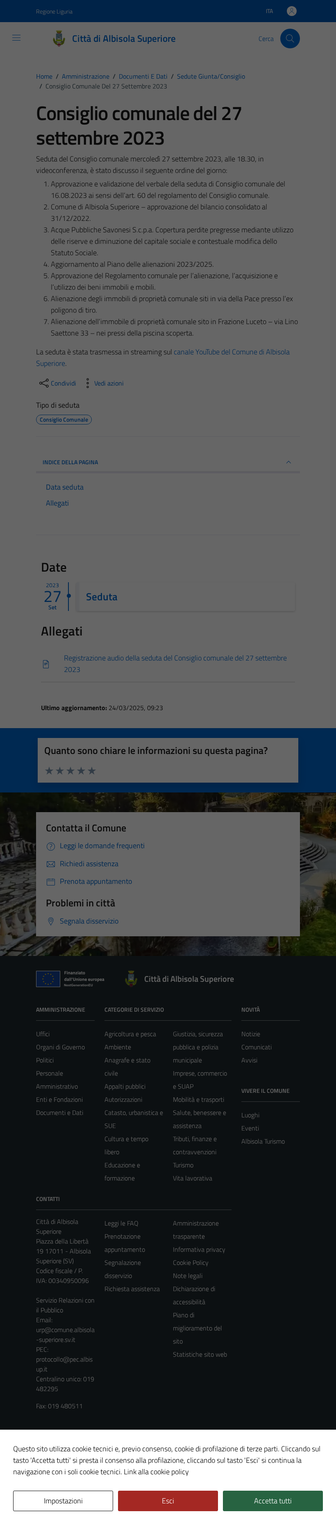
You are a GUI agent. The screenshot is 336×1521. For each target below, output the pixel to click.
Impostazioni (63, 1500)
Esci (168, 1500)
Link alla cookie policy (156, 1471)
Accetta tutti (273, 1500)
